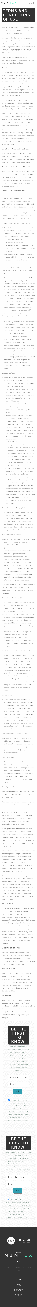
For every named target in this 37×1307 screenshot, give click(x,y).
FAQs (18, 1284)
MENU (30, 3)
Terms (18, 1295)
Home (18, 1279)
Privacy (18, 1290)
